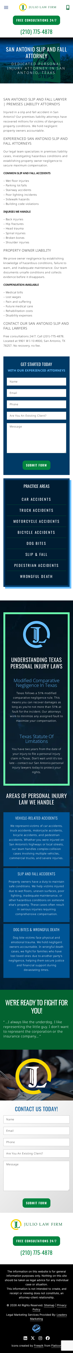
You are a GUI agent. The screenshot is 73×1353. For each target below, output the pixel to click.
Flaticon (56, 1345)
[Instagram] (40, 1338)
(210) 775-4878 (36, 31)
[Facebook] (48, 1338)
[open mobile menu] (6, 7)
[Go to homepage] (37, 7)
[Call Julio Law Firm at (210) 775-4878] (68, 7)
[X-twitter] (33, 1338)
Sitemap (49, 1305)
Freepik (38, 1345)
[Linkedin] (25, 1338)
